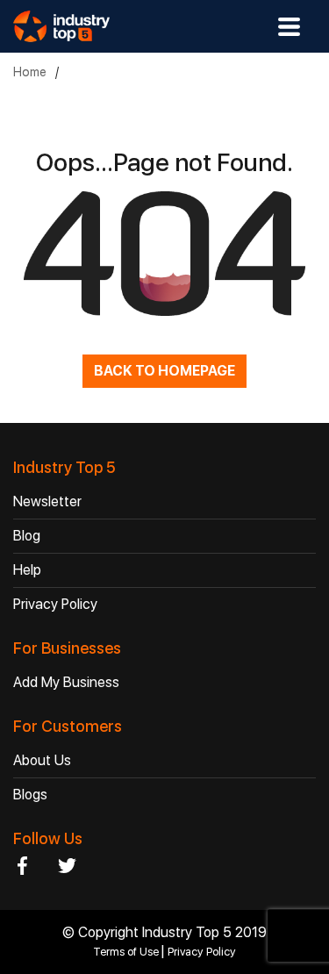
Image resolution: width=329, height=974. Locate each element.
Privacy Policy (55, 604)
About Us (42, 760)
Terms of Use (127, 951)
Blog (26, 535)
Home (29, 72)
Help (27, 570)
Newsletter (47, 501)
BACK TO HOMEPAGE (164, 370)
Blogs (30, 794)
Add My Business (66, 682)
